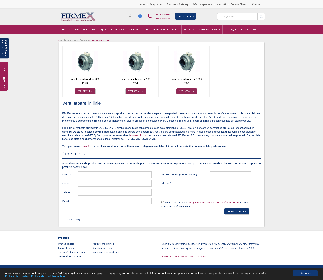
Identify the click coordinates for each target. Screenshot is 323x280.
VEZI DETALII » (85, 91)
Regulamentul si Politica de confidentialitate (214, 202)
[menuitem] (142, 4)
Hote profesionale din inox (78, 29)
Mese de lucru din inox (69, 256)
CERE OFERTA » (186, 16)
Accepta (305, 273)
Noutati (221, 4)
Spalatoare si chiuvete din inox (119, 29)
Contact (257, 4)
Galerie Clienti (238, 4)
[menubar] (200, 4)
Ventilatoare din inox (103, 243)
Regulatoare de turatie (243, 29)
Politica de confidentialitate (48, 276)
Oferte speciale (202, 4)
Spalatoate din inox (102, 247)
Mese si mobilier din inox (161, 29)
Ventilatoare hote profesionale (202, 29)
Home (141, 4)
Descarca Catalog (177, 4)
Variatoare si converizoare (106, 252)
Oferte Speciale (66, 243)
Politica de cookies (17, 276)
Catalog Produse (66, 247)
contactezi (86, 146)
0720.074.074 (162, 14)
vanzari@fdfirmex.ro (4, 76)
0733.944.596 (162, 18)
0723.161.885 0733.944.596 (4, 48)
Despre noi (155, 4)
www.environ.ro (138, 135)
